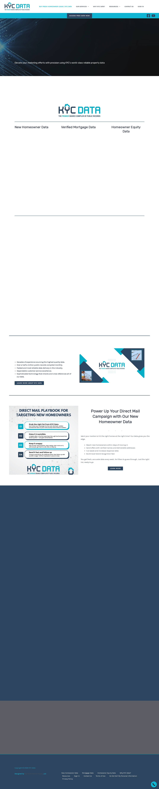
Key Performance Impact (33, 774)
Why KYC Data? (99, 6)
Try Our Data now (126, 244)
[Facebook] (148, 15)
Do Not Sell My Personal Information (123, 776)
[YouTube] (153, 15)
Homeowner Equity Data (106, 773)
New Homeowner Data (69, 773)
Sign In (141, 6)
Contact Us (128, 6)
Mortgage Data (87, 773)
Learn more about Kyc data (29, 383)
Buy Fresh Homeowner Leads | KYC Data (55, 6)
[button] (88, 6)
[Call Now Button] (154, 784)
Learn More (115, 468)
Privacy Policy (67, 779)
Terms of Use (100, 776)
